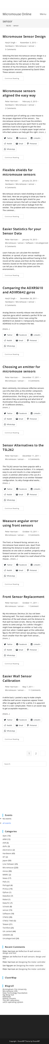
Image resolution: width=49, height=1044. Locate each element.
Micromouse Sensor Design (24, 36)
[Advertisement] (22, 791)
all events (7, 823)
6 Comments (33, 459)
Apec (5, 835)
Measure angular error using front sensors (20, 523)
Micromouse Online (17, 14)
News (5, 878)
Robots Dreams (9, 998)
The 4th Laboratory (11, 1000)
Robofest (6, 896)
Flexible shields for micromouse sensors (19, 172)
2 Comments (10, 108)
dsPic (5, 846)
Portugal (6, 885)
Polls (5, 881)
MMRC (5, 874)
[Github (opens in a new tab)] (26, 4)
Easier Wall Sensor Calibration (17, 678)
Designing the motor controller (32, 962)
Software (29, 243)
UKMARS (6, 935)
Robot (5, 899)
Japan (5, 860)
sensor (16, 25)
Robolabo (7, 996)
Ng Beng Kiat (8, 995)
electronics (7, 850)
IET (4, 857)
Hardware (9, 46)
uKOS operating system (13, 1002)
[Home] (3, 25)
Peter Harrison (11, 101)
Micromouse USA (10, 991)
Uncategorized (41, 243)
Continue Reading (14, 79)
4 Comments (10, 187)
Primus (6, 889)
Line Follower (8, 864)
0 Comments (10, 246)
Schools (6, 906)
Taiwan (6, 924)
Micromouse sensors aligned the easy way (19, 93)
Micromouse (21, 46)
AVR (4, 843)
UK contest (7, 931)
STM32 (5, 917)
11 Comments (34, 690)
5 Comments (10, 49)
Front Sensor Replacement (23, 596)
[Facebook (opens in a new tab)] (23, 4)
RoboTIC (6, 903)
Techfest (6, 927)
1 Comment (33, 606)
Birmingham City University (15, 989)
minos (5, 871)
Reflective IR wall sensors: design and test (22, 952)
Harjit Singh (10, 42)
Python (6, 892)
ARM (5, 839)
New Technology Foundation (15, 993)
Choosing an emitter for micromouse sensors (21, 369)
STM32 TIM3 (8, 920)
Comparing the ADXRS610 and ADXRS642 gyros (23, 290)
